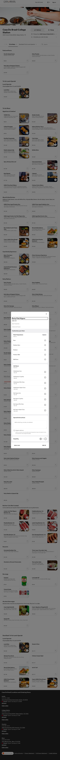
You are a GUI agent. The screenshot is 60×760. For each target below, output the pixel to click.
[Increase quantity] (45, 439)
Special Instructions (19, 417)
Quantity (16, 439)
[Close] (46, 313)
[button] (30, 445)
